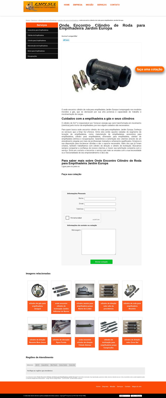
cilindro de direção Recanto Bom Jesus (37, 341)
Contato (115, 5)
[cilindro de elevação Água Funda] (61, 327)
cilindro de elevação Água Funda (61, 341)
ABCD (37, 365)
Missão (89, 5)
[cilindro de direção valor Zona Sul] (132, 327)
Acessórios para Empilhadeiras (38, 30)
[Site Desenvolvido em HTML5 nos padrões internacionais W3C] (124, 396)
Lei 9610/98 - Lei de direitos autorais (72, 378)
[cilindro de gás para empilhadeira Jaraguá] (37, 291)
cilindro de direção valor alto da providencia (108, 306)
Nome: (81, 198)
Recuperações (32, 56)
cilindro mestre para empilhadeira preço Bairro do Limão (85, 306)
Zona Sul (72, 365)
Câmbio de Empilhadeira (36, 35)
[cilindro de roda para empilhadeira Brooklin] (132, 291)
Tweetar (66, 40)
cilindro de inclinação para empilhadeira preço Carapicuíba (109, 344)
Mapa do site (136, 386)
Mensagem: (77, 230)
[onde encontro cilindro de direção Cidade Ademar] (85, 327)
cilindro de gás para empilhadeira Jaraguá (37, 306)
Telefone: (80, 209)
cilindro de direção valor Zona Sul (132, 341)
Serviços (102, 5)
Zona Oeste (63, 365)
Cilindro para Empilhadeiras (37, 40)
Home (67, 5)
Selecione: (30, 365)
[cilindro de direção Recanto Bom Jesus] (37, 327)
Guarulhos (44, 365)
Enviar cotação (101, 262)
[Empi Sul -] (37, 5)
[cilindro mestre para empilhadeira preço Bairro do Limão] (85, 291)
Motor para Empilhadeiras (36, 51)
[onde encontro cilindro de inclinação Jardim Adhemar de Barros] (61, 291)
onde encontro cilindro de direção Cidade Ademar (85, 342)
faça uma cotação (149, 69)
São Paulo (53, 365)
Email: (81, 204)
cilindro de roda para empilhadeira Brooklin (132, 306)
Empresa (77, 5)
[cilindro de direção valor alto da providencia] (109, 291)
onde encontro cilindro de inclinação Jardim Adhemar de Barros (61, 307)
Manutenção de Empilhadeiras (38, 46)
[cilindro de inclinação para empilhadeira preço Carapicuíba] (109, 327)
